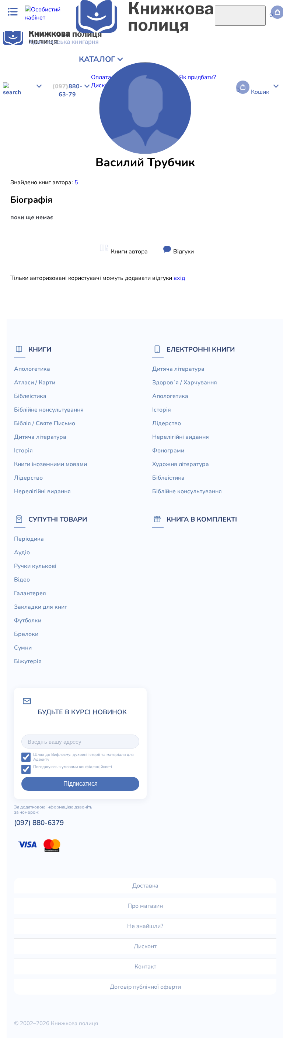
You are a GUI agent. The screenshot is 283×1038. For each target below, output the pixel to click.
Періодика (29, 539)
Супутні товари (57, 519)
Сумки (23, 648)
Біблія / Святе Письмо (44, 423)
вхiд (179, 278)
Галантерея (30, 593)
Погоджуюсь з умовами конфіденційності (72, 767)
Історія (23, 451)
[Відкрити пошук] (240, 16)
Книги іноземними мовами (50, 464)
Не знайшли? (145, 926)
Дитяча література (40, 437)
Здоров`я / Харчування (184, 382)
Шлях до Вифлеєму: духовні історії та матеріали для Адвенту (83, 757)
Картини (38, 152)
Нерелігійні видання (42, 491)
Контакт (145, 967)
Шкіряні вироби (118, 152)
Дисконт (145, 946)
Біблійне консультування (49, 410)
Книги (39, 349)
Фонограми (168, 451)
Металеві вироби (188, 152)
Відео (22, 580)
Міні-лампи (229, 152)
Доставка (145, 886)
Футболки (27, 620)
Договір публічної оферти (145, 987)
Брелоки (26, 634)
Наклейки (259, 152)
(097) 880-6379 (39, 823)
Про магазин (145, 906)
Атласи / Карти (34, 382)
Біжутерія (28, 661)
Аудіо (22, 552)
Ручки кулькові (35, 566)
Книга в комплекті (202, 519)
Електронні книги (201, 349)
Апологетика (32, 369)
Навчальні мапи (73, 152)
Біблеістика (30, 396)
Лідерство (28, 478)
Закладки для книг (40, 607)
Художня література (180, 464)
